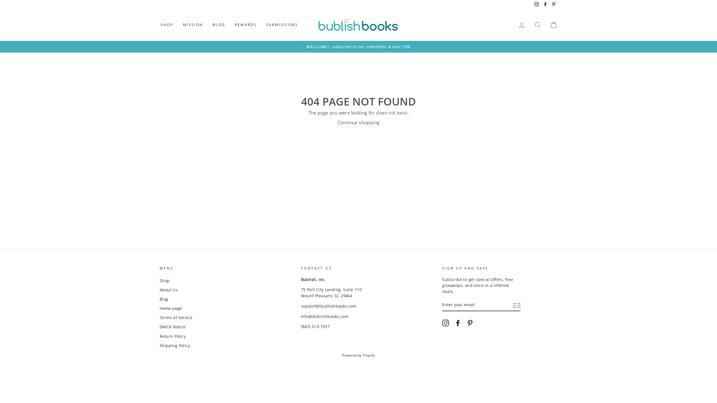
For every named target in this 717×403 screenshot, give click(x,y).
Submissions (282, 24)
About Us (169, 289)
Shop (166, 24)
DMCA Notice (172, 326)
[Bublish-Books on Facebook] (458, 323)
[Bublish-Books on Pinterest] (470, 323)
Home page (171, 308)
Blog (219, 24)
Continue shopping (358, 123)
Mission (193, 24)
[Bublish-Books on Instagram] (445, 323)
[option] (358, 47)
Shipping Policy (175, 345)
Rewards (245, 24)
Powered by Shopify (358, 355)
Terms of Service (176, 317)
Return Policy (173, 336)
